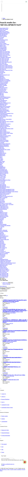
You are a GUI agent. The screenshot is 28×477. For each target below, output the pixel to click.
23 (5, 328)
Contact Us (3, 393)
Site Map (2, 469)
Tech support (4, 444)
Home (4, 18)
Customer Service (3, 426)
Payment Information (5, 435)
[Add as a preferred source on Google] (8, 465)
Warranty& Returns (5, 432)
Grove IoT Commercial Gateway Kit (11, 379)
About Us (3, 396)
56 (5, 355)
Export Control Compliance (16, 469)
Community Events (5, 404)
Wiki (2, 449)
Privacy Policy (7, 469)
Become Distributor (5, 399)
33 (5, 372)
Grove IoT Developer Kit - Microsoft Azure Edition (14, 375)
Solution (3, 418)
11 (5, 307)
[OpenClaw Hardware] (25, 462)
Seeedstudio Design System (7, 407)
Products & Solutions (4, 412)
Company (2, 390)
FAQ (2, 446)
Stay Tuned (3, 455)
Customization (4, 421)
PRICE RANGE (3, 291)
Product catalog (4, 416)
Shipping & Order (5, 430)
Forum (2, 452)
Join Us (2, 402)
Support (1, 440)
